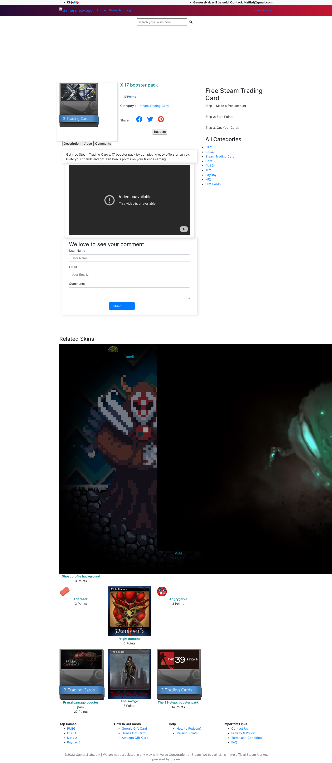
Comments (103, 143)
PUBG (209, 165)
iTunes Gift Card (134, 733)
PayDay (211, 175)
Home (101, 10)
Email (73, 267)
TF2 (208, 170)
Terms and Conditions (247, 738)
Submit (116, 306)
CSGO (209, 152)
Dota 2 (210, 161)
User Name (77, 250)
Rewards (115, 10)
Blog (127, 10)
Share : (126, 120)
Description (72, 143)
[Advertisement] (166, 54)
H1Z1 (208, 147)
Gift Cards (213, 184)
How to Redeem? (189, 728)
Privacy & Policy (243, 733)
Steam (175, 759)
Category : (144, 106)
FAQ (234, 742)
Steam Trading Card (154, 106)
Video (88, 143)
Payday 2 (74, 742)
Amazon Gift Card (135, 738)
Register (267, 10)
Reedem (160, 132)
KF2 (208, 179)
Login (256, 10)
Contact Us (239, 728)
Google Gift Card (134, 728)
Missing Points (187, 733)
